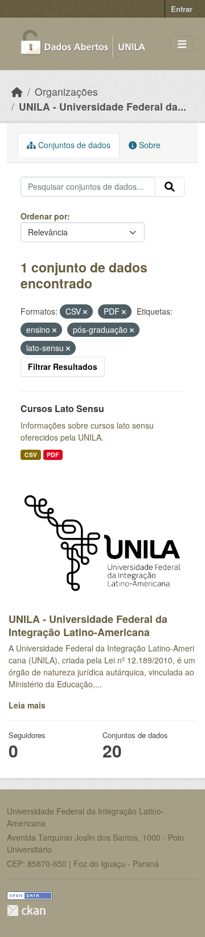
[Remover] (85, 311)
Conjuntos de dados (73, 144)
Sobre (149, 144)
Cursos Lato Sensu (62, 408)
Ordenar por (43, 216)
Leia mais (27, 705)
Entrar (181, 8)
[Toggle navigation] (182, 44)
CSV (30, 454)
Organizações (66, 91)
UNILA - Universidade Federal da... (102, 106)
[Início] (17, 91)
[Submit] (169, 187)
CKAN (26, 910)
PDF (53, 454)
